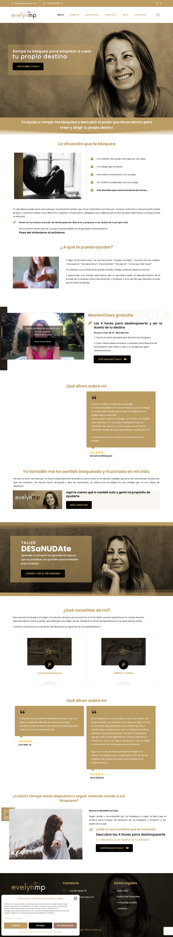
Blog (125, 14)
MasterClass (92, 14)
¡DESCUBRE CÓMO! (28, 66)
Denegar (40, 925)
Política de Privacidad (43, 932)
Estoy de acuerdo (43, 341)
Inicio (60, 14)
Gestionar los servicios (14, 918)
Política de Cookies (26, 932)
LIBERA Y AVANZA (123, 673)
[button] (75, 898)
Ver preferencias (65, 925)
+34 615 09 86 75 (54, 3)
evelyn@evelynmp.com (26, 3)
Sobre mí (74, 14)
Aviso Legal (57, 932)
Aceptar (16, 925)
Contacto (140, 14)
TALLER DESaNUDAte (49, 673)
